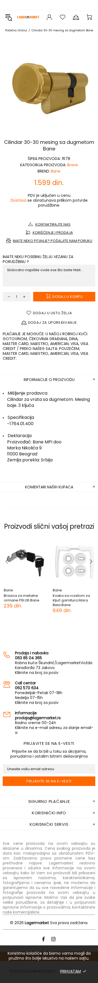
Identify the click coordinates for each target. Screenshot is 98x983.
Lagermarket (28, 17)
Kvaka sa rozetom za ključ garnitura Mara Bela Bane (70, 600)
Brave (72, 164)
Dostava (18, 200)
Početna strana (16, 30)
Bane (55, 171)
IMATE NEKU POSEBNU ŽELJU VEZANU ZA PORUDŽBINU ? (38, 259)
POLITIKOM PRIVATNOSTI (32, 971)
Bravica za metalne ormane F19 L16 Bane (20, 598)
